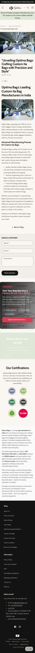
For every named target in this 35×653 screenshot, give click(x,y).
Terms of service (13, 644)
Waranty (6, 587)
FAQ (5, 569)
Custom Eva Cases (9, 538)
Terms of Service (9, 516)
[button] (2, 7)
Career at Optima (9, 543)
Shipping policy (24, 644)
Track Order (7, 525)
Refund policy (16, 641)
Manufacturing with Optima (12, 529)
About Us (7, 511)
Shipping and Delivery (10, 578)
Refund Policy (8, 520)
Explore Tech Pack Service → (17, 319)
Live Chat (11, 608)
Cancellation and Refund (11, 573)
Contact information (18, 647)
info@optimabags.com (20, 603)
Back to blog (18, 227)
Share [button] (5, 81)
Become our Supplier (10, 547)
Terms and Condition (10, 564)
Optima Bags (16, 639)
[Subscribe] (29, 356)
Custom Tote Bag (9, 534)
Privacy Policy (8, 560)
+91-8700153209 (16, 605)
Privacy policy (25, 641)
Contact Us (7, 582)
